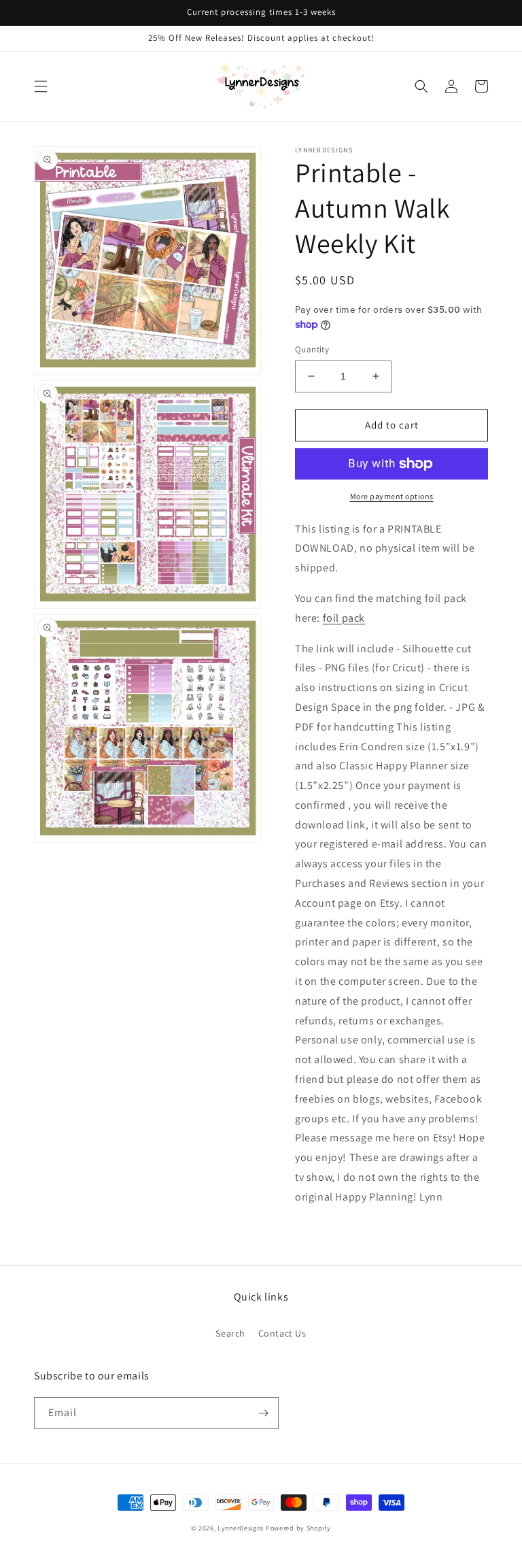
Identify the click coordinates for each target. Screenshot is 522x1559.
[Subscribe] (263, 1413)
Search (230, 1333)
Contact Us (282, 1333)
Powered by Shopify (298, 1528)
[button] (41, 86)
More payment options (392, 496)
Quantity (312, 349)
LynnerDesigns (241, 1528)
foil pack (344, 618)
